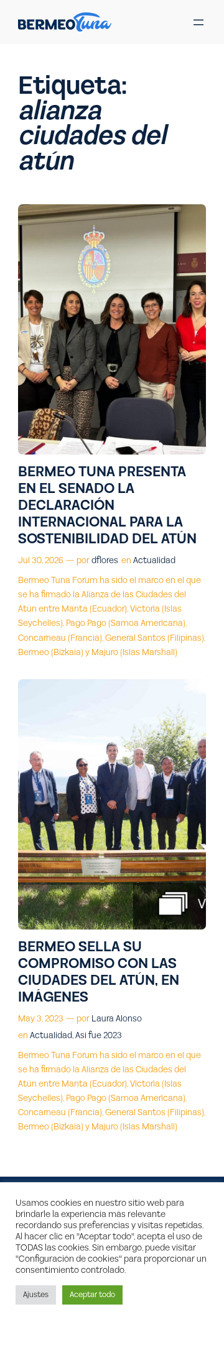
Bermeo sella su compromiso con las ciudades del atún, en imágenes (98, 972)
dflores (104, 560)
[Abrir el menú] (198, 22)
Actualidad (154, 560)
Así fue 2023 (98, 1035)
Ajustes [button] (36, 1294)
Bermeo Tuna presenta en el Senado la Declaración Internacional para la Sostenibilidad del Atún (107, 506)
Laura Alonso (116, 1019)
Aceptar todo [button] (92, 1294)
